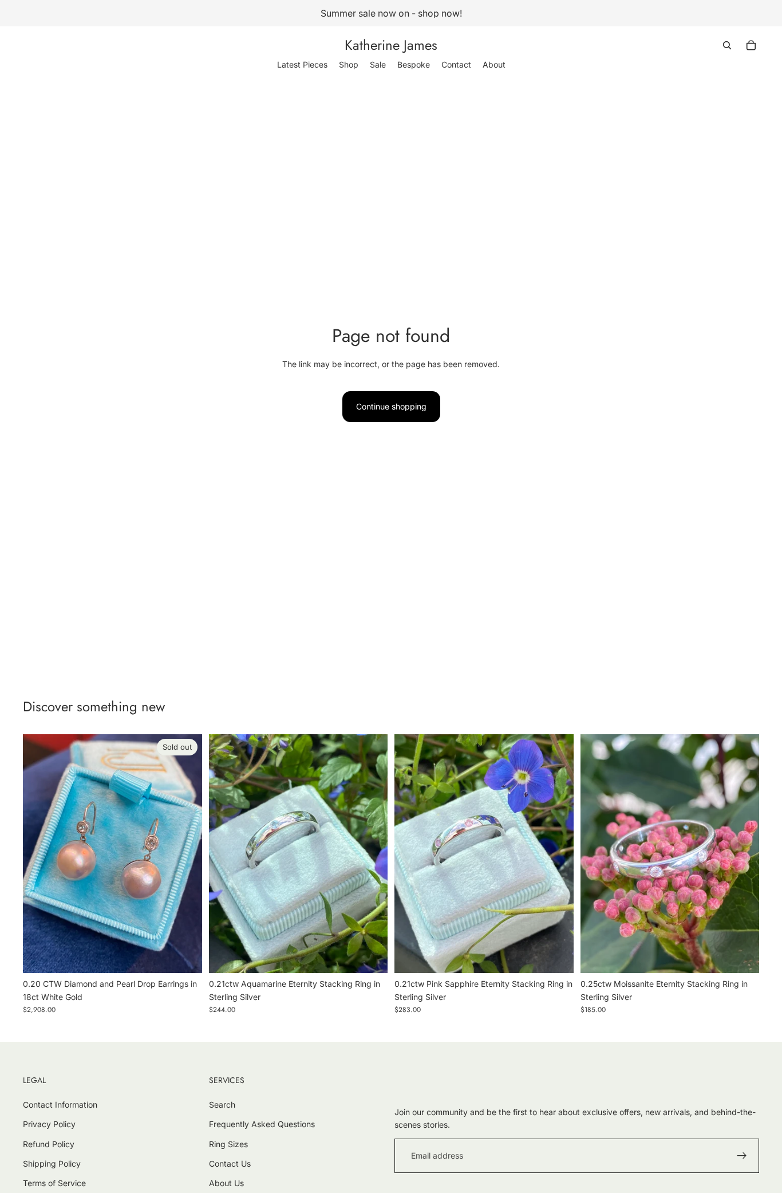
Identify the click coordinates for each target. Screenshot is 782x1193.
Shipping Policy (52, 1163)
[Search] (727, 45)
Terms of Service (54, 1183)
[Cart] (751, 45)
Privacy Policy (49, 1124)
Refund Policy (48, 1144)
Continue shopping (391, 406)
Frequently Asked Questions (262, 1124)
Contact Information (60, 1104)
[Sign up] (742, 1156)
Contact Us (230, 1163)
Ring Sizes (228, 1144)
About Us (226, 1183)
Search (222, 1104)
